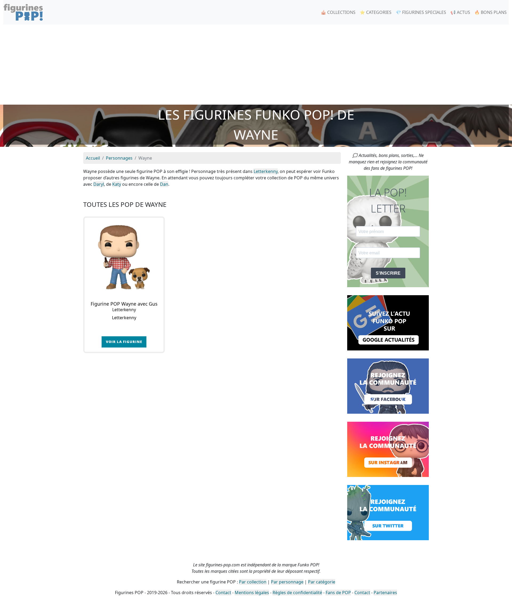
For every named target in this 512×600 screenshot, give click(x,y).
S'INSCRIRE (388, 273)
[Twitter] (388, 512)
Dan (164, 184)
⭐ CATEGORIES (375, 12)
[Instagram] (388, 449)
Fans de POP (338, 592)
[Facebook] (388, 386)
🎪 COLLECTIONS (338, 12)
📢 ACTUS (460, 12)
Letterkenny (266, 171)
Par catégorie (321, 582)
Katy (116, 184)
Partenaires (385, 592)
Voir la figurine (124, 341)
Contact (223, 592)
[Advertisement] (256, 64)
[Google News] (388, 322)
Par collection (252, 582)
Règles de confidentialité (297, 592)
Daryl (98, 184)
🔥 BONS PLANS (490, 12)
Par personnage (287, 582)
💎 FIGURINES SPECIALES (421, 12)
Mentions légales (252, 592)
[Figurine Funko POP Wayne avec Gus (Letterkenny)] (124, 257)
